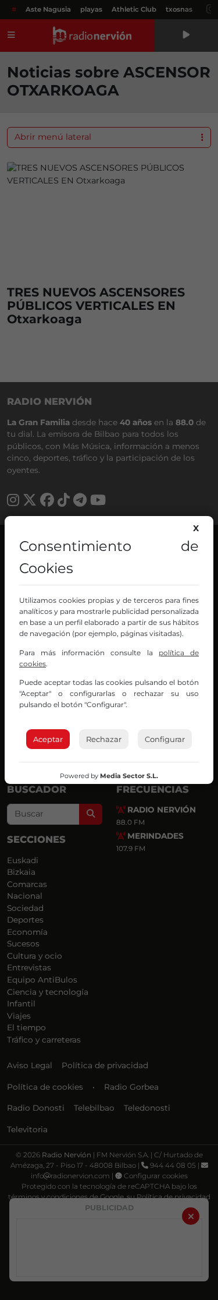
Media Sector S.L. (129, 776)
